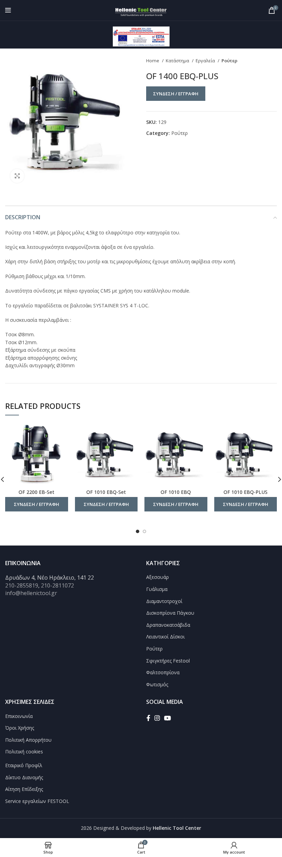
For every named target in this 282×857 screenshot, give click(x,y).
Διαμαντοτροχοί (164, 601)
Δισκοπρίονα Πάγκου (170, 613)
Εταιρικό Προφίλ (23, 765)
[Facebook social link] (148, 718)
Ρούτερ (229, 60)
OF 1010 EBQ (176, 492)
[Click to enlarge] (17, 176)
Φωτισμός (157, 684)
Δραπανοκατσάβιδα (168, 625)
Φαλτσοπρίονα (163, 672)
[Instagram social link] (157, 718)
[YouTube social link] (167, 718)
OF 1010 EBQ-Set (106, 492)
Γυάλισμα (156, 589)
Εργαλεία (206, 60)
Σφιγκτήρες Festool (168, 660)
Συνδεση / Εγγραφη (175, 94)
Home (153, 60)
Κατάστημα (178, 60)
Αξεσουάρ (157, 577)
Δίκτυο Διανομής (24, 777)
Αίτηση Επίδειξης (24, 789)
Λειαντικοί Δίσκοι (165, 636)
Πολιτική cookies (24, 751)
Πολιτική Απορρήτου (28, 740)
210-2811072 (57, 585)
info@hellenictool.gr (31, 593)
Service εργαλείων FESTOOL (37, 801)
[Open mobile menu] (8, 10)
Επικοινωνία (19, 716)
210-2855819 (21, 585)
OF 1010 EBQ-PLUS (246, 492)
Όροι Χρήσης (19, 727)
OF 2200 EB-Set (36, 492)
